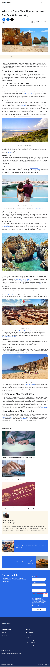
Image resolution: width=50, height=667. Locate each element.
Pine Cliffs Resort (34, 168)
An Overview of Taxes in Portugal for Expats (13, 479)
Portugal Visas (29, 637)
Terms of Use (46, 664)
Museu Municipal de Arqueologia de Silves (26, 330)
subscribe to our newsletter (41, 389)
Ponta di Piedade (6, 226)
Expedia (10, 417)
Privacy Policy (40, 664)
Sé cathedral (23, 105)
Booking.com (5, 417)
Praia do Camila (24, 280)
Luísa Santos (19, 547)
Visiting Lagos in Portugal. (38, 283)
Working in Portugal (30, 645)
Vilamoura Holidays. (38, 208)
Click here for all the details (24, 116)
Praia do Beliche (11, 352)
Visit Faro (10, 152)
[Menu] (41, 2)
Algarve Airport (28, 93)
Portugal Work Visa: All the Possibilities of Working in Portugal (18, 508)
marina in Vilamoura (36, 169)
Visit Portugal (29, 635)
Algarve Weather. (44, 407)
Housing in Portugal (30, 642)
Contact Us (4, 635)
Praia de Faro (36, 148)
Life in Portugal (29, 632)
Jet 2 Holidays (24, 418)
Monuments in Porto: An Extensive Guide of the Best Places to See (31, 545)
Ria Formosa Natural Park (30, 107)
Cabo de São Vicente (30, 384)
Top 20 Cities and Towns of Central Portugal (24, 561)
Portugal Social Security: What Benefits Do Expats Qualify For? (18, 457)
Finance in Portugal (30, 640)
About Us (3, 632)
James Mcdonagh (9, 523)
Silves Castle (10, 294)
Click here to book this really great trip (23, 279)
